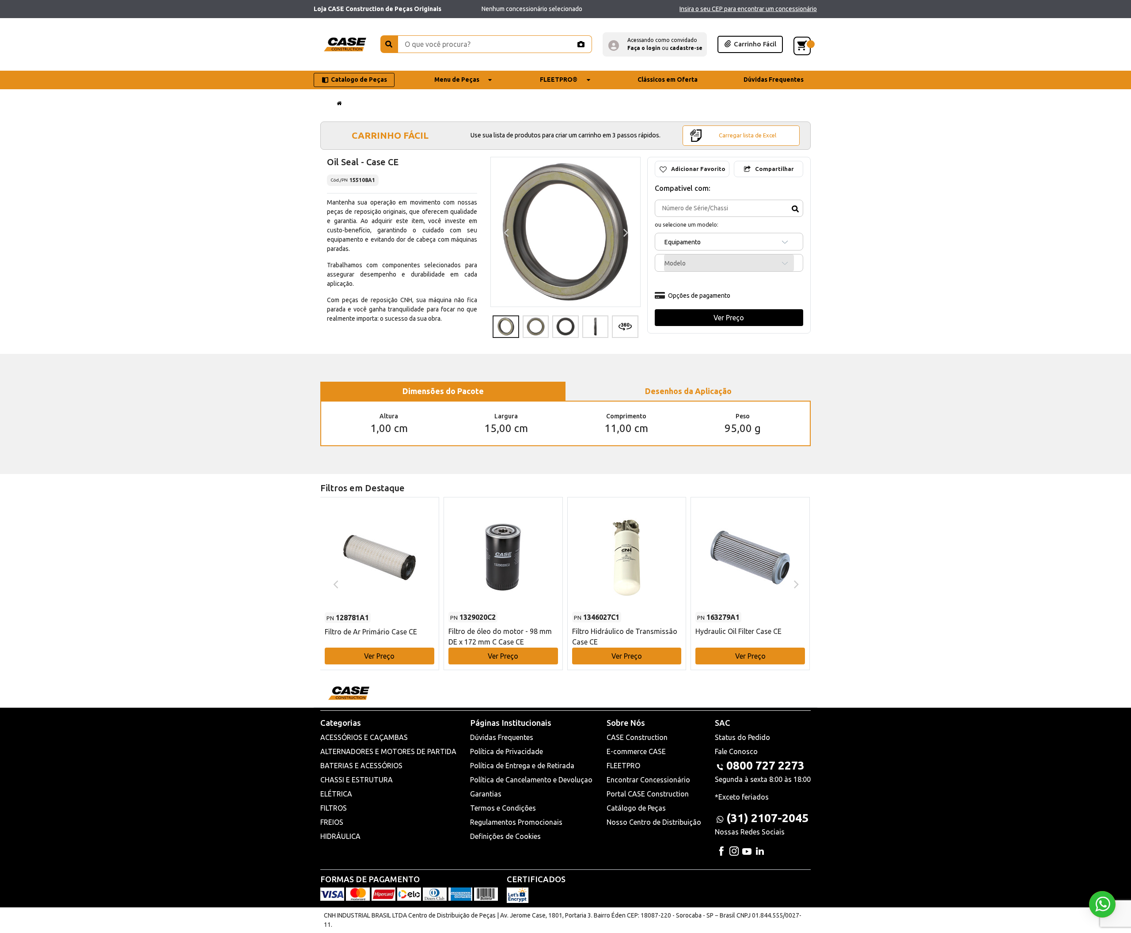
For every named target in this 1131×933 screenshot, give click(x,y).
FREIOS (331, 822)
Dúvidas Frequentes (501, 737)
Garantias (485, 794)
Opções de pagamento (699, 295)
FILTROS (333, 808)
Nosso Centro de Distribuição (654, 822)
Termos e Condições (503, 808)
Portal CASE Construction (648, 794)
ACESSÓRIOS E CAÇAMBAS (364, 737)
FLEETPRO (623, 766)
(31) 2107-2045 (767, 818)
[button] (655, 44)
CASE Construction (637, 737)
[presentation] (505, 232)
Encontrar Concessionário (648, 780)
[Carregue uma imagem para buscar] (580, 44)
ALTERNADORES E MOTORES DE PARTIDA (388, 751)
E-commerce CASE (636, 751)
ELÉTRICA (336, 794)
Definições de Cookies (505, 836)
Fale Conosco (736, 751)
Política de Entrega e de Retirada (522, 766)
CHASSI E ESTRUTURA (356, 780)
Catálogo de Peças (636, 808)
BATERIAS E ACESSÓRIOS (361, 766)
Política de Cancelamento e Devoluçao (531, 780)
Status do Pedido (742, 737)
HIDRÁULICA (340, 836)
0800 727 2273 (765, 765)
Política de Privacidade (506, 751)
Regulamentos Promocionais (516, 822)
